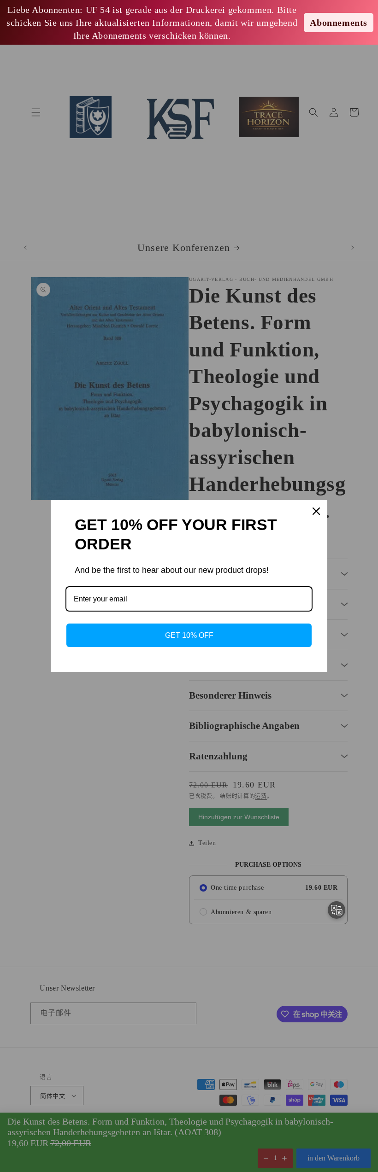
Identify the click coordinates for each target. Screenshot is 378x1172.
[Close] (316, 511)
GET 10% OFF (189, 635)
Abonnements (338, 22)
